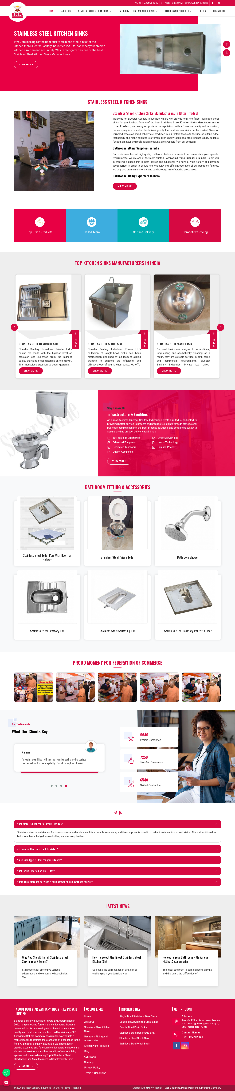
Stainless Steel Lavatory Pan (47, 630)
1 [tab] (52, 786)
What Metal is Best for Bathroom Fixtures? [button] (39, 824)
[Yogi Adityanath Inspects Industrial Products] (159, 687)
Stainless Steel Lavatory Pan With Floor (188, 630)
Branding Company (211, 1087)
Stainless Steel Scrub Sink (134, 1038)
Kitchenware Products (177, 11)
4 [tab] (66, 786)
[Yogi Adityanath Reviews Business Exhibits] (201, 687)
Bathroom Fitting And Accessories (137, 11)
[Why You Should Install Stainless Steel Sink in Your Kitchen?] (47, 937)
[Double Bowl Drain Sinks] (187, 306)
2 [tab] (56, 786)
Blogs (203, 11)
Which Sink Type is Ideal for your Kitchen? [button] (39, 860)
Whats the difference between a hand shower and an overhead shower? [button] (54, 882)
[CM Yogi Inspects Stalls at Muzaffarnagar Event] (33, 687)
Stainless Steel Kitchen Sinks (93, 11)
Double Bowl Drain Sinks (173, 344)
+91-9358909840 (148, 2)
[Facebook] (212, 3)
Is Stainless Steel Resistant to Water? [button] (37, 849)
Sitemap (89, 1062)
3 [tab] (61, 786)
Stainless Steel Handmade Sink (137, 1032)
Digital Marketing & (191, 1087)
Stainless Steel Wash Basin (134, 1043)
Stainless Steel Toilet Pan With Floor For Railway (47, 557)
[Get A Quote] (6, 1082)
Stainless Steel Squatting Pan (117, 630)
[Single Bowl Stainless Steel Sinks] (49, 306)
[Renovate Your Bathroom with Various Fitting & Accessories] (188, 937)
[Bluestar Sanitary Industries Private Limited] (18, 12)
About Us (66, 11)
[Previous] (14, 327)
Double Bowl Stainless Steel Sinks (110, 344)
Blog (86, 1051)
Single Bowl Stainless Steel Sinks (41, 344)
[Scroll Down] (226, 52)
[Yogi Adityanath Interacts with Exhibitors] (75, 687)
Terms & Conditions (95, 1073)
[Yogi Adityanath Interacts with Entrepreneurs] (117, 687)
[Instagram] (218, 3)
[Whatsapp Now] (6, 1073)
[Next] (220, 327)
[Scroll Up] (226, 44)
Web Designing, (173, 1087)
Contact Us (219, 11)
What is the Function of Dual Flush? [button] (35, 871)
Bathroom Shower (188, 557)
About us (89, 1021)
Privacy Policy (92, 1067)
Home (51, 11)
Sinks (75, 339)
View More (26, 64)
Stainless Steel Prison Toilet (117, 557)
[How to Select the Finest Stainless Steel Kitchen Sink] (117, 937)
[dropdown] (110, 11)
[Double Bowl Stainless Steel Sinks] (118, 306)
